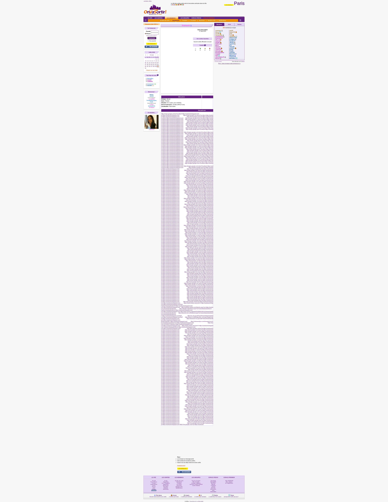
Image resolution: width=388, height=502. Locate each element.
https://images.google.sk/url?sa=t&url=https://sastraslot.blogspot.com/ (205, 153)
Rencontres (213, 489)
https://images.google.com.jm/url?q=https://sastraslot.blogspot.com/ (203, 352)
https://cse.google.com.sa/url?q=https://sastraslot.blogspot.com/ (203, 337)
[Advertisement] (208, 10)
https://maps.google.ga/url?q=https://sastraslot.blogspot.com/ (203, 296)
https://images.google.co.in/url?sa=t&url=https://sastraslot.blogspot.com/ (205, 128)
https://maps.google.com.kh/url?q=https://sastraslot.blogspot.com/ (202, 177)
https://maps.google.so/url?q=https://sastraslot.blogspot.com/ (203, 292)
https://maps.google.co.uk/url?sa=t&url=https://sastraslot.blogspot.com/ (204, 119)
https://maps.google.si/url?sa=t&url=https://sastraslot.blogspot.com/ (203, 162)
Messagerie (213, 482)
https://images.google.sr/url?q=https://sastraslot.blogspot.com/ (204, 263)
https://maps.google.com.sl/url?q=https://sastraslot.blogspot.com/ (201, 272)
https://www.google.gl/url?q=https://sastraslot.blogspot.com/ (204, 249)
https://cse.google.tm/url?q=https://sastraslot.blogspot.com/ (202, 380)
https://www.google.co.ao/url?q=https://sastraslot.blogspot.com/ (203, 286)
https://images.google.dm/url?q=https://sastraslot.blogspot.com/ (203, 245)
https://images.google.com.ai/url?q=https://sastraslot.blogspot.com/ (202, 241)
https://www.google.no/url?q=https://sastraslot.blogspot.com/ (204, 342)
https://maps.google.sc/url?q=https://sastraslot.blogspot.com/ (203, 388)
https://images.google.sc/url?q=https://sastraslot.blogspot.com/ (204, 224)
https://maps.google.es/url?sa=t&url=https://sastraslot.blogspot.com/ (205, 122)
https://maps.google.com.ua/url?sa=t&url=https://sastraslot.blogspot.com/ (204, 138)
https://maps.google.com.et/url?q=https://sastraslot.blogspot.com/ (201, 229)
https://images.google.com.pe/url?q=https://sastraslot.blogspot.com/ (202, 338)
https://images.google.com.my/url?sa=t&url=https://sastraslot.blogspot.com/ (204, 145)
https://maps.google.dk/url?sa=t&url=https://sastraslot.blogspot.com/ (205, 140)
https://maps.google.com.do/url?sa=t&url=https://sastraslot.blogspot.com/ (203, 115)
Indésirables (213, 491)
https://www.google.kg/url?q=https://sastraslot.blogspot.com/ (203, 212)
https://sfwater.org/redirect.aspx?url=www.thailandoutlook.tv (195, 308)
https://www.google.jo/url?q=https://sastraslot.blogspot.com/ (202, 176)
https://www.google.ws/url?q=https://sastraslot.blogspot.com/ (203, 266)
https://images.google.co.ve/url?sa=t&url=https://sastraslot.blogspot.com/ (205, 160)
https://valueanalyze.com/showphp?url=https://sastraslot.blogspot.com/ (210, 321)
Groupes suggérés (196, 483)
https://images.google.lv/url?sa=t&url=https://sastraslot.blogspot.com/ (203, 163)
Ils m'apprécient (229, 483)
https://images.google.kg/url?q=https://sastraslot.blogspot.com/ (203, 211)
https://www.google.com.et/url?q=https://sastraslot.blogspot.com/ (202, 231)
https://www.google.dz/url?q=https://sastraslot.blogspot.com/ (202, 173)
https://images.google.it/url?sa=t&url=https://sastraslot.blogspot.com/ (204, 123)
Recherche (176, 20)
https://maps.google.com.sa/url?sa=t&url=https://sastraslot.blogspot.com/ (205, 157)
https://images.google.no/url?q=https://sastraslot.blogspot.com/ (202, 331)
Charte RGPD (153, 484)
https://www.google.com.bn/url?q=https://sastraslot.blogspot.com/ (203, 227)
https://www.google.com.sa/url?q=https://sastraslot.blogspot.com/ (202, 371)
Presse (154, 486)
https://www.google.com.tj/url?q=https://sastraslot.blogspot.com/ (203, 218)
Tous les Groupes (196, 480)
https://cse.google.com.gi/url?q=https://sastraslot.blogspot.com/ (203, 368)
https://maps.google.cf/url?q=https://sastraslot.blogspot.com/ (203, 280)
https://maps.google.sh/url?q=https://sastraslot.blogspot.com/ (203, 397)
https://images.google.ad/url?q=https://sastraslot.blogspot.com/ (204, 188)
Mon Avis (213, 488)
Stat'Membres (222, 20)
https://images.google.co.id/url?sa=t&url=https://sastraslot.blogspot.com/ (204, 133)
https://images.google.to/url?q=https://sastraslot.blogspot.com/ (203, 269)
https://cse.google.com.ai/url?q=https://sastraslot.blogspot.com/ (202, 410)
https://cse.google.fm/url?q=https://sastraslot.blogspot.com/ (203, 403)
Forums (154, 483)
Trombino (184, 20)
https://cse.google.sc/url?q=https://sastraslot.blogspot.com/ (202, 389)
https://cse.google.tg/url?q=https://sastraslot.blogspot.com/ (203, 417)
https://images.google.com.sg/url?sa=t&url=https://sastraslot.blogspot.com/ (205, 147)
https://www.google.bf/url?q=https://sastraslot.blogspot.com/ (203, 275)
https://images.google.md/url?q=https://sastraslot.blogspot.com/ (203, 205)
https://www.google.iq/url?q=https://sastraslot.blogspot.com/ (203, 187)
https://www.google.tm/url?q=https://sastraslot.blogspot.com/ (203, 243)
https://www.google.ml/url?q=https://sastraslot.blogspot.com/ (203, 290)
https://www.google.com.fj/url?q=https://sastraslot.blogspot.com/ (203, 260)
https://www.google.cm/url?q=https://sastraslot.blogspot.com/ (203, 195)
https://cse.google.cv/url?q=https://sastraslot (191, 424)
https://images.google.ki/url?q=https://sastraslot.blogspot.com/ (203, 420)
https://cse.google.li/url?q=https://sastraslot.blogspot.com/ (203, 355)
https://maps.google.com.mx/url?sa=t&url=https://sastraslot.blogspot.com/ (205, 139)
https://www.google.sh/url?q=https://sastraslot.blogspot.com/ (203, 222)
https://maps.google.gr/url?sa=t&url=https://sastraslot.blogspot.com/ (204, 149)
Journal (213, 486)
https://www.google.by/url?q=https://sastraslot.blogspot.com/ (202, 399)
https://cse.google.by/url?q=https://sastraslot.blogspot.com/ (203, 341)
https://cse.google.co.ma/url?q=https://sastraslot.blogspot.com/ (202, 349)
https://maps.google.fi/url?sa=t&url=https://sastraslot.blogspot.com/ (204, 142)
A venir (165, 480)
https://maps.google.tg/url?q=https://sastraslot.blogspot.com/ (204, 287)
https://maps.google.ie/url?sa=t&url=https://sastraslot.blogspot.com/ (205, 152)
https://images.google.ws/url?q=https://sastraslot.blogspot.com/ (203, 265)
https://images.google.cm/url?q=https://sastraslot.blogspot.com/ (203, 194)
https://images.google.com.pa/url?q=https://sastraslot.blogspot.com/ (203, 201)
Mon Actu (213, 483)
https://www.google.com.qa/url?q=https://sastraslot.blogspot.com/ (202, 191)
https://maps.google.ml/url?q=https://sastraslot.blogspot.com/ (203, 289)
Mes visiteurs (229, 482)
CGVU (153, 485)
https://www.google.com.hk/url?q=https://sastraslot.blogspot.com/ (202, 330)
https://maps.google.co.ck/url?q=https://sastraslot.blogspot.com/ (203, 236)
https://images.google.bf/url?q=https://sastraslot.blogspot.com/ (203, 273)
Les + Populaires (166, 483)
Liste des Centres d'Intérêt (196, 484)
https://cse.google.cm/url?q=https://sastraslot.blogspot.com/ (203, 366)
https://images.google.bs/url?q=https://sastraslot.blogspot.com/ (203, 378)
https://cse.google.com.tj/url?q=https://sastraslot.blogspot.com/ (202, 419)
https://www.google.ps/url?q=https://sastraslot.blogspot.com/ (203, 116)
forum (243, 61)
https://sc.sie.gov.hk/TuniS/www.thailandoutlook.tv (201, 316)
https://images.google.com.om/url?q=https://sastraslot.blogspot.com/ (202, 372)
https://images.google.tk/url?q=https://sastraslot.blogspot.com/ (203, 293)
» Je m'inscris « (229, 4)
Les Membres (171, 18)
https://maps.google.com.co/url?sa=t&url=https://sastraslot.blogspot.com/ (203, 156)
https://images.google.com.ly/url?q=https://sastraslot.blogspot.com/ (203, 193)
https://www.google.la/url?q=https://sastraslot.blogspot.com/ (202, 239)
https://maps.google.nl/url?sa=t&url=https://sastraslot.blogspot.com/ (205, 126)
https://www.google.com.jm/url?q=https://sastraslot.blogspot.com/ (203, 184)
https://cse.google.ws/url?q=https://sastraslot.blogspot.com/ (203, 393)
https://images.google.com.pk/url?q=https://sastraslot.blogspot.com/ (203, 340)
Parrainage (213, 480)
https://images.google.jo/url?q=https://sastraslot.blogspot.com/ (203, 174)
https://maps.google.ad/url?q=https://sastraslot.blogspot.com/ (202, 392)
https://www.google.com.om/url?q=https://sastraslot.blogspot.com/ (203, 208)
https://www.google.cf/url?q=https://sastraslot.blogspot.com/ (202, 282)
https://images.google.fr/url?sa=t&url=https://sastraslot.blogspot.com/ (205, 121)
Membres (219, 24)
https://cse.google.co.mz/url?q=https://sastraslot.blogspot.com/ (202, 376)
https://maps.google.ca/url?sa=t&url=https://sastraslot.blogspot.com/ (204, 125)
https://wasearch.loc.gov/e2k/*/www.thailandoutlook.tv (201, 318)
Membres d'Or (211, 20)
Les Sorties (158, 18)
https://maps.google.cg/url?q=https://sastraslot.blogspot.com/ (203, 262)
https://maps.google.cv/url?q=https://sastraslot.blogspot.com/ (203, 276)
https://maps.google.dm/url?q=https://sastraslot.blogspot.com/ (202, 382)
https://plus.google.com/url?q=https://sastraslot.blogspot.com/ (200, 301)
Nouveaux (202, 20)
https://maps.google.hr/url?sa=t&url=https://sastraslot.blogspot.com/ (204, 159)
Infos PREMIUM (229, 480)
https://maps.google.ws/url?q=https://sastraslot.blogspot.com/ (201, 395)
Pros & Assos (153, 482)
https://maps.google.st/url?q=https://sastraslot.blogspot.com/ (204, 255)
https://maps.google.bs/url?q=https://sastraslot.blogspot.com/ (203, 203)
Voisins (239, 24)
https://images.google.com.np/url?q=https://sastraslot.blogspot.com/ (203, 348)
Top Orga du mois (151, 75)
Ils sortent (193, 20)
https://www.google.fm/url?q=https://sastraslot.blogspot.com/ (202, 217)
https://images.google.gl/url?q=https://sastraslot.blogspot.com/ (203, 248)
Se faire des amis (165, 20)
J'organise (213, 485)
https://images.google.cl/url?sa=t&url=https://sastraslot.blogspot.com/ (205, 150)
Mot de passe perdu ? (151, 35)
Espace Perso (196, 18)
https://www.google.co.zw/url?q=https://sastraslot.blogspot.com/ (202, 235)
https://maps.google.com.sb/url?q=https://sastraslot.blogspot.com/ (201, 383)
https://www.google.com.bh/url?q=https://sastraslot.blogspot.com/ (203, 200)
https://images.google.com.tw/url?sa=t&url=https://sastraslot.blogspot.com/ (204, 132)
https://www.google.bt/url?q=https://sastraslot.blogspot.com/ (203, 299)
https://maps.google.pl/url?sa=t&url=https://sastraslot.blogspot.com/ (204, 129)
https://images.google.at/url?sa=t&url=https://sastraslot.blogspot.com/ (205, 135)
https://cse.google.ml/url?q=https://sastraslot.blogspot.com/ (203, 423)
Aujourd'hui (165, 482)
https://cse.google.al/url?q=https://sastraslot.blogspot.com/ (203, 379)
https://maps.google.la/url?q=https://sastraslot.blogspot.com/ (203, 238)
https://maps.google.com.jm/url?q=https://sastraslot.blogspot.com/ (201, 183)
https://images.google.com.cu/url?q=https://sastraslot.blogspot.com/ (202, 409)
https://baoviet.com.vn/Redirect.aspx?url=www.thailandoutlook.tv (196, 313)
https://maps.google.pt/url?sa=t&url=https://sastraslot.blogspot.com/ (205, 143)
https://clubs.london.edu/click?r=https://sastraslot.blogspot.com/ (201, 303)
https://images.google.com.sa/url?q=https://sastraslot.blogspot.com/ (202, 335)
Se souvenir (152, 41)
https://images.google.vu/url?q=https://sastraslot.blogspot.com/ (203, 252)
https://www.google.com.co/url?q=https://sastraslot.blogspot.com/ (202, 364)
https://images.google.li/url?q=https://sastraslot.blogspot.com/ (204, 197)
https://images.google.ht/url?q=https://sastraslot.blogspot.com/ (204, 251)
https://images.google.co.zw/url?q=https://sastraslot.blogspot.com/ (202, 234)
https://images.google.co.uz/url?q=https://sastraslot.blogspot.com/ (203, 246)
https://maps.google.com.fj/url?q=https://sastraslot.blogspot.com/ (202, 259)
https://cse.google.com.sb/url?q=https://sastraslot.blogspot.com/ (204, 385)
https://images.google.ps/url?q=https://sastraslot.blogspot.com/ (206, 167)
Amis (229, 24)
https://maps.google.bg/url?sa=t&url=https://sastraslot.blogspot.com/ (203, 155)
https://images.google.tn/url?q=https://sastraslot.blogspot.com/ (203, 169)
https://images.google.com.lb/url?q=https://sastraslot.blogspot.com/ (203, 362)
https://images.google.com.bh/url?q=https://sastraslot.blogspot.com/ (202, 198)
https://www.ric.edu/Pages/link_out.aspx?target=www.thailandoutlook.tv (204, 317)
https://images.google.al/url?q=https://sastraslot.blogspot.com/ (204, 256)
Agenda (213, 484)
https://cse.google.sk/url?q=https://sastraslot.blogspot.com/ (203, 334)
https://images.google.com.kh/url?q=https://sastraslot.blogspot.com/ (202, 361)
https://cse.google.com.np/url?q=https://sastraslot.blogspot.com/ (202, 347)
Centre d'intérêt (196, 485)
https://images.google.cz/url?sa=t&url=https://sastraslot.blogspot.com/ (205, 136)
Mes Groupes (196, 482)
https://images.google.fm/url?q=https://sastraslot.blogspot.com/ (202, 404)
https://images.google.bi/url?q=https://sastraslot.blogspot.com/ (204, 214)
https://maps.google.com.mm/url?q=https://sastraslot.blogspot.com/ (202, 204)
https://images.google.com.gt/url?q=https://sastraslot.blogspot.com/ (203, 359)
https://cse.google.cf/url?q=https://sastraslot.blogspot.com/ (203, 416)
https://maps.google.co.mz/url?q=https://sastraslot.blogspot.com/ (202, 232)
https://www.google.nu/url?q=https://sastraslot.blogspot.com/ (203, 279)
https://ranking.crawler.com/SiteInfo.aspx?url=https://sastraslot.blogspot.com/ (202, 307)
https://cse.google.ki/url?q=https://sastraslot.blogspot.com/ (203, 421)
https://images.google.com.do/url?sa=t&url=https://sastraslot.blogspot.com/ (204, 166)
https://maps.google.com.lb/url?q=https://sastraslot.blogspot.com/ (201, 170)
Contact (154, 489)
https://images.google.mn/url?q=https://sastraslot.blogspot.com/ (203, 210)
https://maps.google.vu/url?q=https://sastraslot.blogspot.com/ (204, 413)
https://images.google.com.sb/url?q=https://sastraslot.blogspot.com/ (202, 283)
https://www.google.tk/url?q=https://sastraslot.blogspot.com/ (203, 294)
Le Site (150, 18)
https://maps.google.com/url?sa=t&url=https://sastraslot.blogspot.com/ (180, 114)
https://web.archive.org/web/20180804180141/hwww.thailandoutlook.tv (199, 311)
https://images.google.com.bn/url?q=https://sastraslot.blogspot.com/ (202, 225)
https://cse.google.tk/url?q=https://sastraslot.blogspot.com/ (202, 375)
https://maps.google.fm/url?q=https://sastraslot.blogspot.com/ (203, 215)
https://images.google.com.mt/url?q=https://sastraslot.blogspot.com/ (202, 181)
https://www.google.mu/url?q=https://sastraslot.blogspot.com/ (201, 180)
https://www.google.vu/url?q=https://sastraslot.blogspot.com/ (203, 253)
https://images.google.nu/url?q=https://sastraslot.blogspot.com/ (203, 277)
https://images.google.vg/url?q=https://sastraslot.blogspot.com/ (204, 219)
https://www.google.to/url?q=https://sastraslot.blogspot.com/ (203, 270)
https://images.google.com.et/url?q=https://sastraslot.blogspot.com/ (203, 406)
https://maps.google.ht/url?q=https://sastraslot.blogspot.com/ (202, 407)
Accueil (154, 480)
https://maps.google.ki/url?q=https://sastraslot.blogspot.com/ (204, 267)
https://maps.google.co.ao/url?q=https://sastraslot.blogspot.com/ (202, 284)
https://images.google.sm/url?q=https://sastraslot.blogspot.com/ (203, 228)
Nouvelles (165, 486)
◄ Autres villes (147, 1)
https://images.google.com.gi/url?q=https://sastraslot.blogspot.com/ (203, 242)
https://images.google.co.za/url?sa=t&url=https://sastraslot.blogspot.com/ (204, 146)
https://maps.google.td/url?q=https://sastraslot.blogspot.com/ (204, 300)
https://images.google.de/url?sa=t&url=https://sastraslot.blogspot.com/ (204, 118)
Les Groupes (185, 18)
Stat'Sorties (166, 489)
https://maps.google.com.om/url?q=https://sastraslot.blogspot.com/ (201, 207)
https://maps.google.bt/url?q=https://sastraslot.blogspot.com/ (203, 297)
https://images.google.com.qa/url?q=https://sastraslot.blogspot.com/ (202, 190)
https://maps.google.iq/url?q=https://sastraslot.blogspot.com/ (203, 186)
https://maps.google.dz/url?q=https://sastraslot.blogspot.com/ (203, 171)
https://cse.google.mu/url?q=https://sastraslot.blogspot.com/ (203, 354)
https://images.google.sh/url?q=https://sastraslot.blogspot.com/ (203, 221)
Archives (166, 488)
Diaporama (165, 484)
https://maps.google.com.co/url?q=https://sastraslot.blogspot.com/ (203, 332)
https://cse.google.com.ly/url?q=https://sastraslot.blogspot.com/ (202, 400)
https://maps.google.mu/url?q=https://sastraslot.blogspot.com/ (202, 179)
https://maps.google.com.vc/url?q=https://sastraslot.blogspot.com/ (201, 258)
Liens (153, 488)
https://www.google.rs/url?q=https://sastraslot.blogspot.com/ (204, 390)
